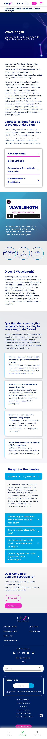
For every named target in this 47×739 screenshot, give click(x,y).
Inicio (7, 8)
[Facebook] (14, 653)
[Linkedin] (23, 653)
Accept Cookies (23, 735)
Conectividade (15, 8)
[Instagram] (19, 653)
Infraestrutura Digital (31, 8)
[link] (20, 3)
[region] (23, 718)
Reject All (23, 728)
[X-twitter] (33, 653)
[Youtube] (28, 653)
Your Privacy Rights (23, 721)
